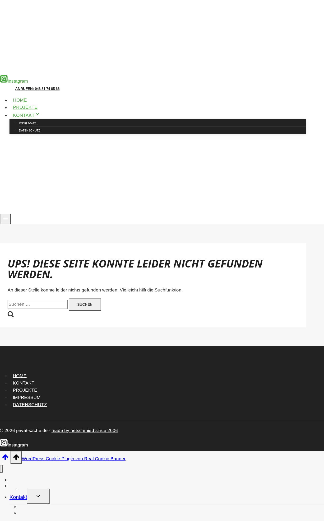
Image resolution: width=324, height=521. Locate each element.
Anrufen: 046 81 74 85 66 (37, 89)
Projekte (25, 107)
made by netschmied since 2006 (84, 430)
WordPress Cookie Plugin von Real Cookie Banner (73, 458)
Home (20, 100)
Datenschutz (29, 130)
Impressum (27, 123)
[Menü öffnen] (5, 219)
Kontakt (23, 382)
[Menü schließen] (1, 469)
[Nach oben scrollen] (5, 458)
